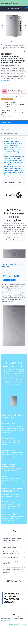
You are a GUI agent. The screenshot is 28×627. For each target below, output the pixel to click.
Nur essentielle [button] (13, 624)
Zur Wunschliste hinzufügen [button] (10, 96)
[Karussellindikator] (12, 351)
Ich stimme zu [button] (22, 624)
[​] (22, 51)
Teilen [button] (22, 96)
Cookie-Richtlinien (5, 620)
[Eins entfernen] (2, 86)
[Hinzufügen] (8, 86)
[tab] (14, 126)
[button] (2, 25)
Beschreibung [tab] (6, 122)
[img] (25, 613)
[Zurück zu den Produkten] (24, 51)
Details (22, 104)
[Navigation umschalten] (2, 8)
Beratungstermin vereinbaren (13, 182)
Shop (5, 44)
